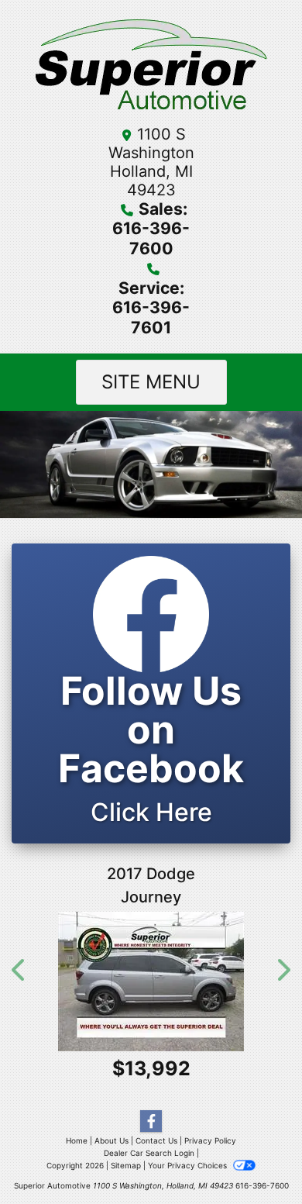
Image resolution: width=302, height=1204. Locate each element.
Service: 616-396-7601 (151, 307)
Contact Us (156, 1140)
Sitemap (126, 1165)
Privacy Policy (210, 1140)
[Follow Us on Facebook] (151, 1121)
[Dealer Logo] (151, 67)
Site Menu (151, 382)
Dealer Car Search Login (149, 1152)
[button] (19, 970)
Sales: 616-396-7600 (151, 228)
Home (77, 1140)
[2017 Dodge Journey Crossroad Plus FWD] (151, 981)
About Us (111, 1140)
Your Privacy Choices (188, 1165)
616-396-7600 (262, 1185)
